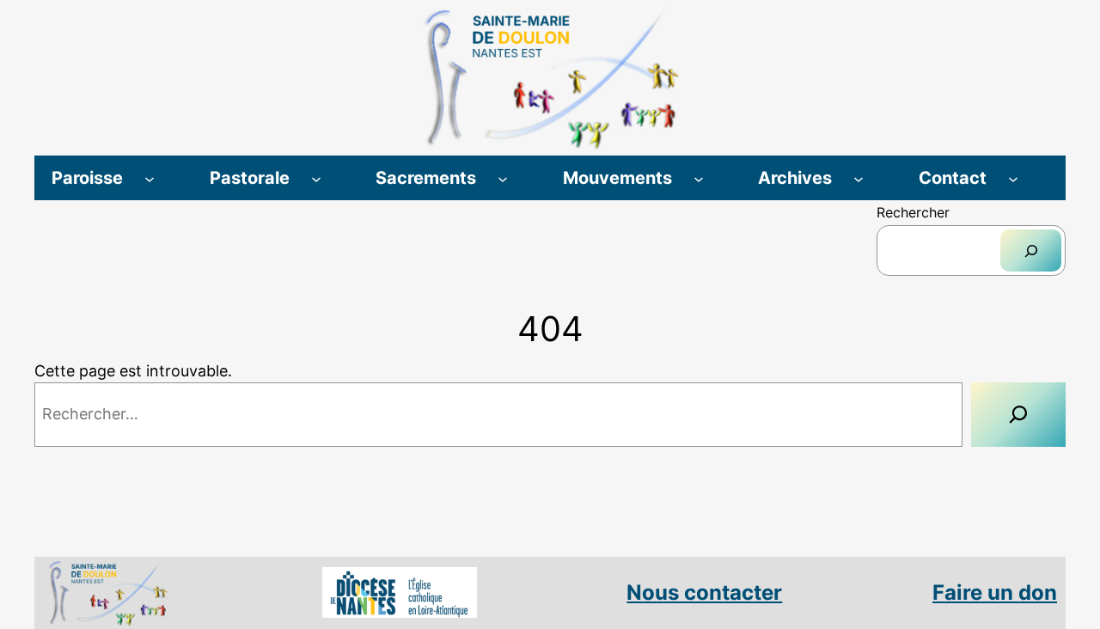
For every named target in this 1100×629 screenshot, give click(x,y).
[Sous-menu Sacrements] (503, 178)
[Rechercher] (1030, 250)
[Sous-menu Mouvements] (699, 178)
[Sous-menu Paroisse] (149, 178)
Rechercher (913, 212)
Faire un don (994, 592)
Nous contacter (704, 592)
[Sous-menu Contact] (1013, 178)
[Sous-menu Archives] (858, 178)
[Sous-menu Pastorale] (316, 178)
